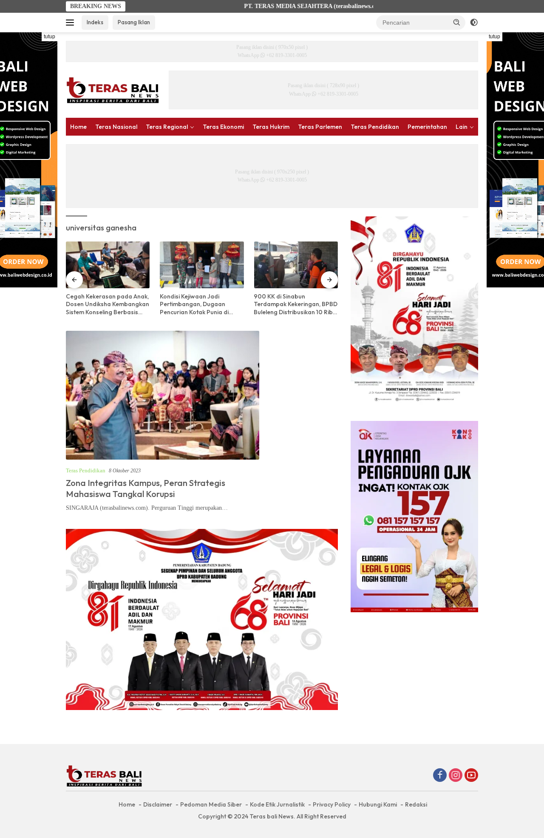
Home (78, 127)
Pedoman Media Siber (211, 804)
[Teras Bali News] (112, 89)
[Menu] (71, 22)
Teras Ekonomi (223, 127)
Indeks (95, 22)
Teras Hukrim (270, 127)
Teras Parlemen (320, 127)
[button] (456, 22)
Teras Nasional (116, 127)
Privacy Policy (332, 804)
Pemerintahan (427, 127)
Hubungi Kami (378, 804)
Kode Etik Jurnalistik (277, 804)
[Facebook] (440, 776)
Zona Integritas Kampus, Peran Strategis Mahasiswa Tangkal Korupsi (145, 488)
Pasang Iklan (134, 22)
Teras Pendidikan (375, 127)
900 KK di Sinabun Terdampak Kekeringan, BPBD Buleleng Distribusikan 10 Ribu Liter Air (295, 304)
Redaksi (416, 804)
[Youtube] (471, 776)
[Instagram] (455, 776)
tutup (49, 37)
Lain (462, 127)
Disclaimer (157, 804)
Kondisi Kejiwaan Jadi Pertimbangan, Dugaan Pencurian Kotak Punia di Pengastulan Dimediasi (194, 304)
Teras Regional (167, 127)
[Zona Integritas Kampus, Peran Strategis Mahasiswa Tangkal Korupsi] (162, 395)
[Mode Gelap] (474, 22)
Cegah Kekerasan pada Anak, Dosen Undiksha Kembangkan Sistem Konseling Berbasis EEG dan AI (107, 304)
